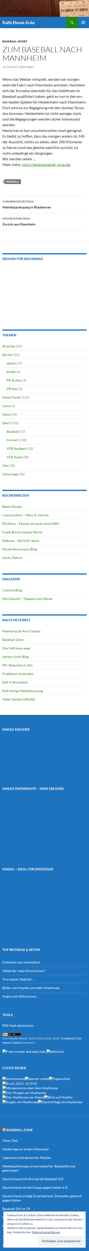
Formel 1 (13, 440)
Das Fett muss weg (16, 648)
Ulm (5, 466)
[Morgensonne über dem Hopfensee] (30, 1088)
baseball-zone (19, 1130)
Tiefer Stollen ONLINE (18, 699)
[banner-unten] (37, 1078)
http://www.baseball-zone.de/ (46, 164)
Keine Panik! (11, 397)
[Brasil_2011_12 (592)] (19, 1083)
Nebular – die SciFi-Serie (20, 541)
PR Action (14, 380)
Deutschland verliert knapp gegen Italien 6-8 (34, 1187)
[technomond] (13, 1078)
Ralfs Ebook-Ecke (18, 22)
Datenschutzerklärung (46, 1232)
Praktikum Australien (18, 674)
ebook (11, 363)
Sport (22, 41)
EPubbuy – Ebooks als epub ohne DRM (30, 524)
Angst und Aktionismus (19, 996)
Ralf (30, 67)
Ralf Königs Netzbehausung (22, 691)
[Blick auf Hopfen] (58, 1097)
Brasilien (8, 346)
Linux (6, 406)
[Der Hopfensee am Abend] (23, 1097)
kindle (11, 372)
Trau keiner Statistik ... (18, 979)
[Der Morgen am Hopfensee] (24, 1092)
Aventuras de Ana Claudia (21, 631)
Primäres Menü (83, 22)
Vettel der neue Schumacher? (23, 971)
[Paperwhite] (59, 1078)
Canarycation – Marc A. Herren (25, 515)
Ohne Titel (10, 1140)
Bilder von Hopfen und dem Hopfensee (31, 988)
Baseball (9, 41)
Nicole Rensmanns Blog (19, 549)
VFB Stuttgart (17, 448)
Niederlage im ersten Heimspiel (25, 1149)
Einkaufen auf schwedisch (21, 962)
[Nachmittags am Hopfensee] (60, 1101)
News (6, 414)
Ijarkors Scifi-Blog (15, 657)
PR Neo (12, 389)
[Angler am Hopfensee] (20, 1101)
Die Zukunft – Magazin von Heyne (27, 599)
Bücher (7, 355)
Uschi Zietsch (12, 558)
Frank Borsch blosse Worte (22, 532)
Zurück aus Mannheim (19, 221)
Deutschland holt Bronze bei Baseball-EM (32, 1179)
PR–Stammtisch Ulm (17, 665)
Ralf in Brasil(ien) (15, 682)
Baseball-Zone (12, 640)
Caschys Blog (12, 590)
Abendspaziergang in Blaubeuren (26, 204)
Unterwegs (10, 474)
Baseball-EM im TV (16, 1209)
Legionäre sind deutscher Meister (26, 1158)
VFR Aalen (14, 457)
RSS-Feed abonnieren (18, 1025)
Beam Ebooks (12, 506)
